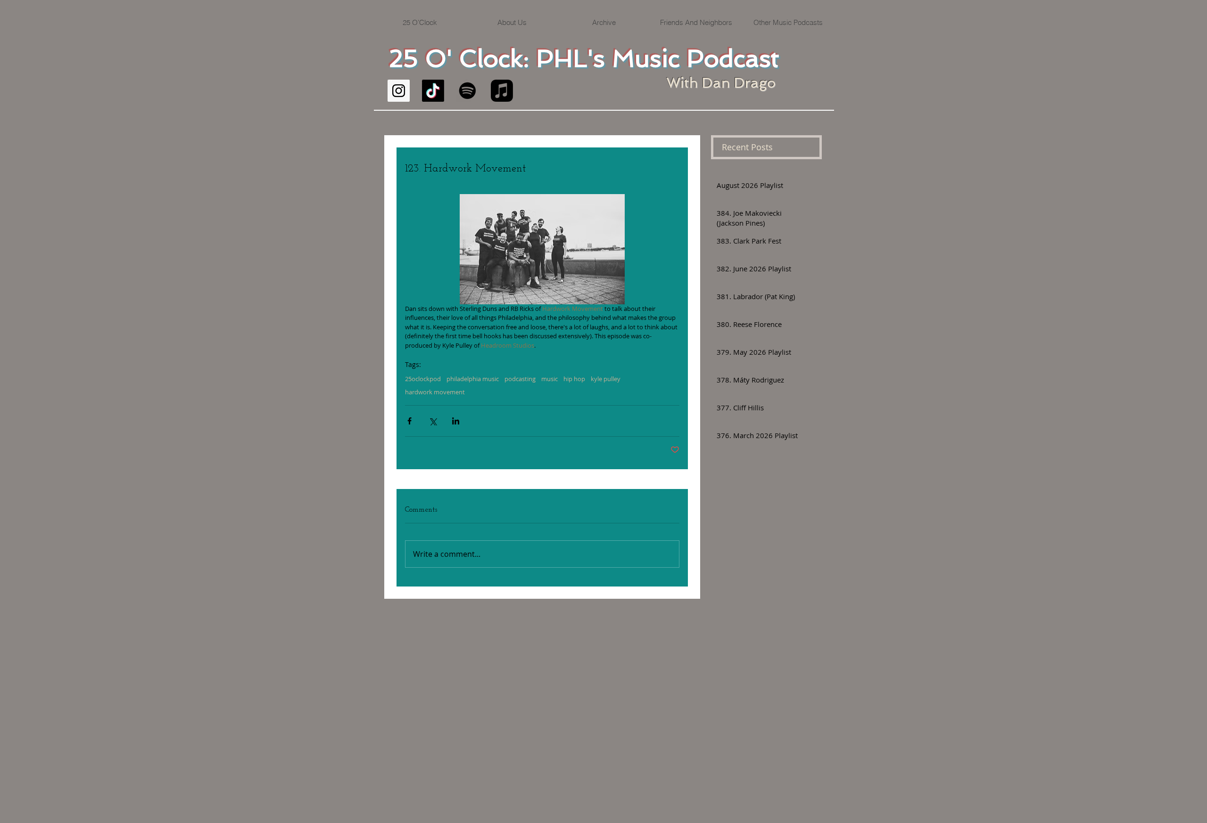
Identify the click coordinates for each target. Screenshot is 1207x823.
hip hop (574, 379)
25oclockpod (423, 379)
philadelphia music (472, 379)
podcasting (520, 379)
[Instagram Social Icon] (399, 91)
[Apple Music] (502, 91)
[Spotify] (467, 91)
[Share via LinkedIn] (455, 420)
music (549, 379)
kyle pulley (605, 379)
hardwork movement (435, 392)
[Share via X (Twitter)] (432, 420)
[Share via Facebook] (409, 420)
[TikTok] (433, 91)
